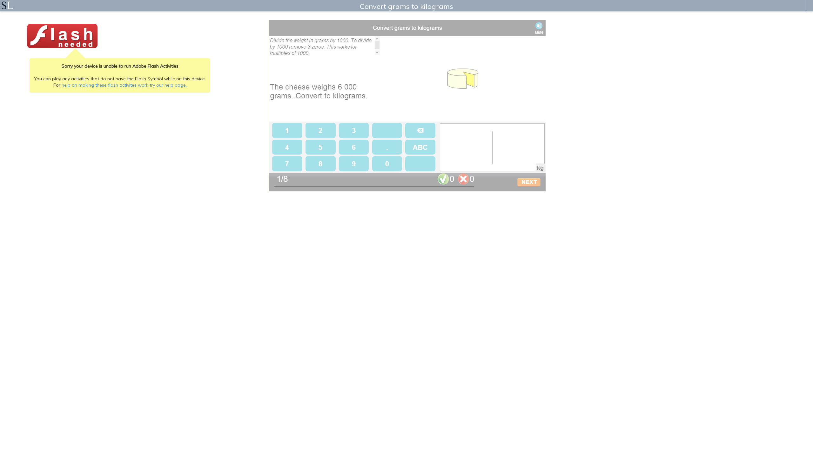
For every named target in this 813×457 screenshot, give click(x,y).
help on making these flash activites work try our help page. (124, 85)
